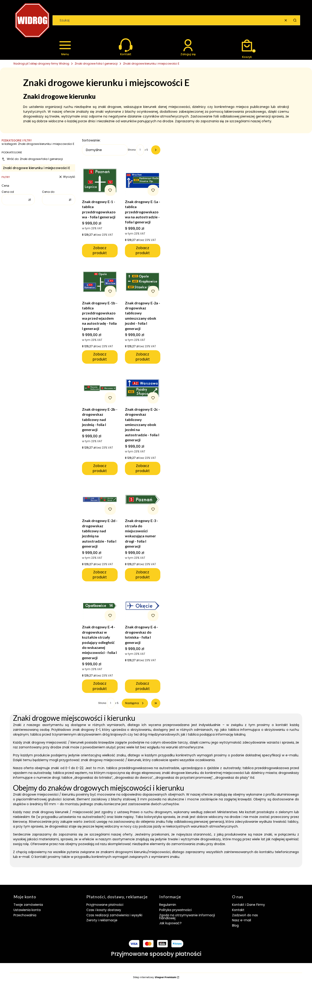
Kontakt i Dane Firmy (248, 904)
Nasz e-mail (241, 920)
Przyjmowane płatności (104, 904)
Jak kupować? (170, 923)
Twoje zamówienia (28, 904)
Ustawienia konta (27, 910)
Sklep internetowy (154, 977)
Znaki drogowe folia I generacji (96, 63)
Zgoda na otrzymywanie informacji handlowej (187, 916)
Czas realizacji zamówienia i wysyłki (114, 915)
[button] (295, 20)
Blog (235, 925)
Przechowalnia (24, 915)
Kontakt (238, 910)
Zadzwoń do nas (245, 915)
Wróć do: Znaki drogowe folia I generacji (35, 159)
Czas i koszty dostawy (103, 910)
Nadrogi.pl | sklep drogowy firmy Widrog (41, 63)
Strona (132, 150)
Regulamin (167, 904)
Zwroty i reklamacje (101, 920)
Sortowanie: (91, 140)
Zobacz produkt (100, 250)
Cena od (8, 192)
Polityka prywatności (175, 910)
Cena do (48, 192)
